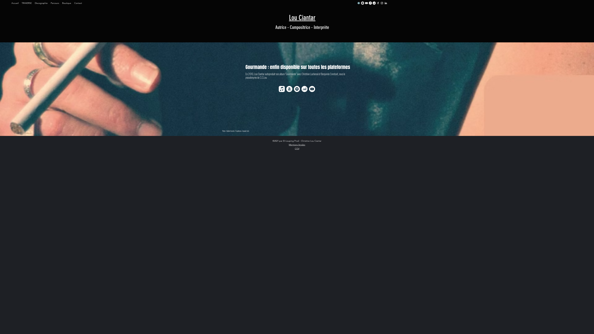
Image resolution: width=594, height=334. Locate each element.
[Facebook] (378, 3)
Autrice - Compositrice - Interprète (302, 27)
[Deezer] (374, 3)
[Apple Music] (370, 3)
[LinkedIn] (385, 3)
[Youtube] (366, 3)
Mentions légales (297, 144)
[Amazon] (289, 89)
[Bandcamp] (358, 3)
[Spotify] (362, 3)
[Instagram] (381, 3)
